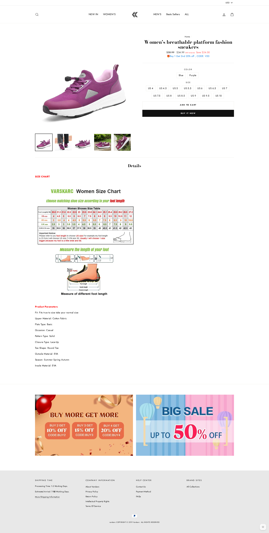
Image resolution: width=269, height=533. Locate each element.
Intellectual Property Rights (97, 501)
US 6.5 (212, 88)
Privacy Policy (92, 491)
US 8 (168, 95)
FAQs (138, 496)
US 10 (218, 95)
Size (188, 82)
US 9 (193, 95)
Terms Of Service (93, 506)
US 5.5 (187, 88)
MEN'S (157, 14)
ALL (187, 14)
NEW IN (93, 14)
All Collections (193, 486)
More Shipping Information (47, 497)
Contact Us (141, 486)
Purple (192, 75)
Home (187, 36)
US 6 (200, 88)
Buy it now (188, 113)
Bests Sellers (173, 14)
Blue (181, 75)
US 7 (224, 88)
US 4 (150, 88)
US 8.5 (181, 95)
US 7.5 (156, 95)
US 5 (175, 88)
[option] (84, 83)
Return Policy (92, 496)
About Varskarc (92, 486)
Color (188, 69)
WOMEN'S (109, 14)
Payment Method (143, 491)
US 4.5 (163, 88)
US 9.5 (205, 95)
